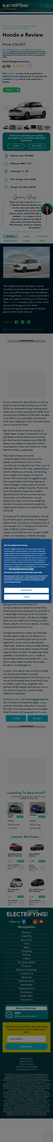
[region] (26, 571)
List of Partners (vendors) (12, 582)
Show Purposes (26, 590)
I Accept (26, 597)
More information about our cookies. (21, 569)
